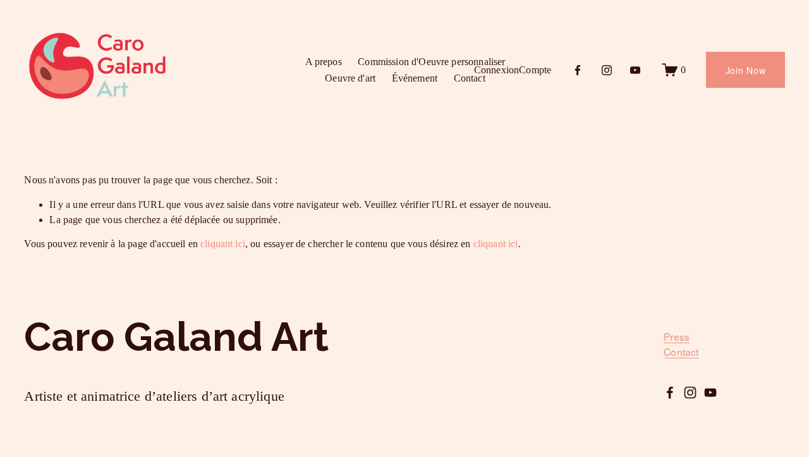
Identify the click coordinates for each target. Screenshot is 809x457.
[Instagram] (606, 70)
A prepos (323, 61)
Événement (414, 78)
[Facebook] (577, 70)
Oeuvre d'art (350, 78)
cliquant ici (222, 243)
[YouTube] (635, 70)
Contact (469, 78)
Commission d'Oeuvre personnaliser (431, 61)
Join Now (746, 70)
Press (677, 337)
